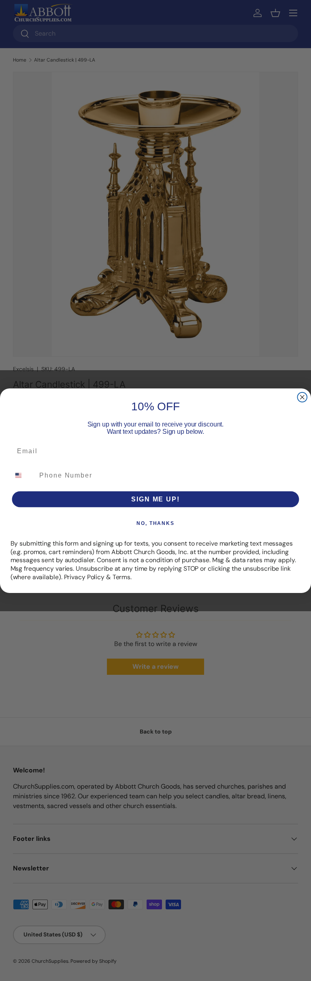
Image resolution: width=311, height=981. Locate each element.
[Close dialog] (302, 397)
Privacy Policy (84, 576)
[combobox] (23, 474)
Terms (121, 576)
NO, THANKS (155, 523)
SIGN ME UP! (155, 498)
